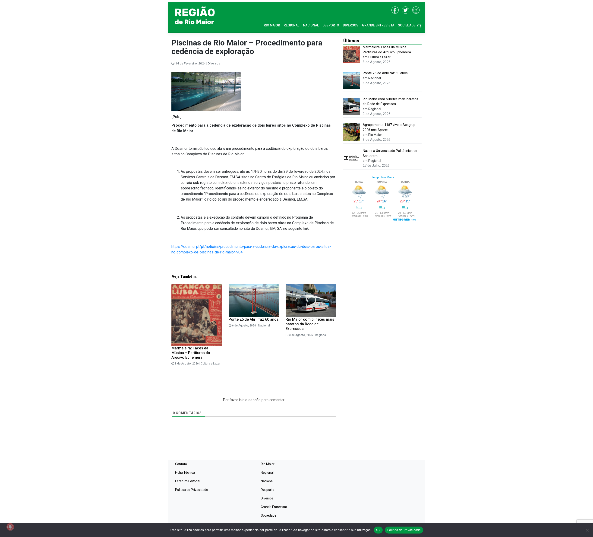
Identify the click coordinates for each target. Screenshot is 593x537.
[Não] (587, 530)
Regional (291, 25)
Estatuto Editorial (187, 481)
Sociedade (406, 25)
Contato (181, 464)
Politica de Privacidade (191, 490)
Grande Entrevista (378, 25)
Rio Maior (272, 25)
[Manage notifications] (10, 527)
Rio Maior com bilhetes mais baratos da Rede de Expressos (310, 324)
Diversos (350, 25)
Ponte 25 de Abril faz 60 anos (254, 319)
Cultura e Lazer (210, 363)
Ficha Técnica (185, 472)
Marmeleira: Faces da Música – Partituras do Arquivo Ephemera (190, 353)
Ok (378, 530)
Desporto (330, 25)
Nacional (311, 25)
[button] (419, 25)
